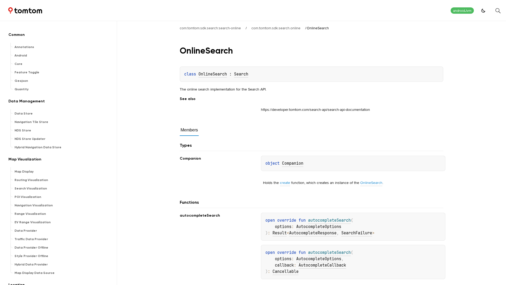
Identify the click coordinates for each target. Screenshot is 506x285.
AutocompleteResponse (313, 233)
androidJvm (462, 11)
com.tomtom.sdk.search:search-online (210, 28)
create (285, 182)
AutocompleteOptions (318, 226)
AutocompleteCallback (322, 265)
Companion (292, 163)
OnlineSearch (212, 74)
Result (280, 233)
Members (189, 130)
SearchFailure (356, 233)
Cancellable (286, 271)
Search (241, 74)
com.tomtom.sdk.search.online (275, 28)
